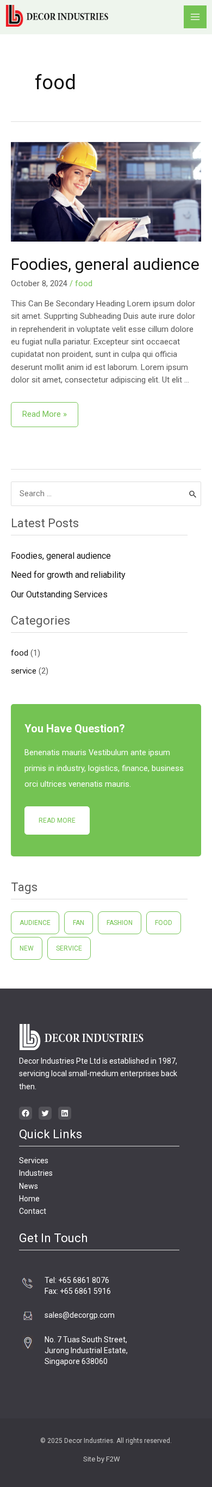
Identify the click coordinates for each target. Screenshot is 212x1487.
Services (33, 1160)
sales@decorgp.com (80, 1315)
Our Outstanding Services (59, 594)
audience (35, 923)
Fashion (120, 923)
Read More (57, 820)
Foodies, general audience (105, 264)
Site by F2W (101, 1459)
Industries (36, 1173)
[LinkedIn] (64, 1113)
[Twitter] (45, 1113)
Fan (78, 923)
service (23, 671)
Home (29, 1198)
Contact (32, 1211)
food (83, 283)
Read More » (44, 410)
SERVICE (69, 948)
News (28, 1186)
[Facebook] (25, 1113)
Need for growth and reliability (68, 575)
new (27, 948)
